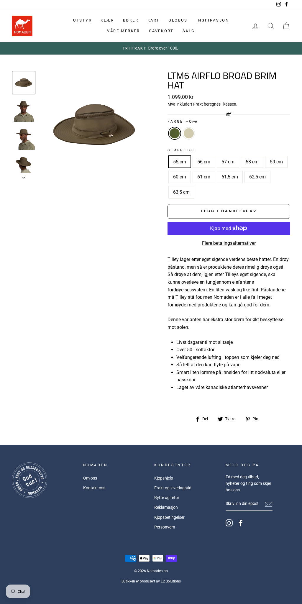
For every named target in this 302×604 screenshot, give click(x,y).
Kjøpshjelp (163, 478)
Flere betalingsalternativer (229, 243)
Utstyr (82, 20)
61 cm (203, 177)
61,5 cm (229, 177)
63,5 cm (181, 192)
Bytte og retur (166, 497)
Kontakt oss (94, 487)
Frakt (198, 104)
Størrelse (182, 150)
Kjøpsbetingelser (169, 517)
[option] (151, 48)
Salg (189, 31)
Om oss (90, 478)
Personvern (164, 527)
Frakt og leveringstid (172, 487)
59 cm (276, 162)
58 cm (252, 162)
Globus (178, 20)
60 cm (179, 177)
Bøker (131, 20)
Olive (174, 133)
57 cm (227, 162)
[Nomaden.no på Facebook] (240, 522)
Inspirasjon (212, 20)
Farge (182, 121)
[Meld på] (269, 504)
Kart (153, 20)
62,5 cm (257, 177)
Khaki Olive (189, 133)
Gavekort (161, 31)
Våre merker (123, 31)
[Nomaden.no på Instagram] (229, 522)
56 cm (203, 162)
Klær (107, 20)
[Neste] (23, 176)
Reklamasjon (166, 507)
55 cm (179, 162)
